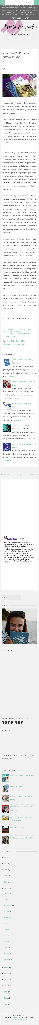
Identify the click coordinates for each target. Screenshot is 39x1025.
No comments (9, 65)
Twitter (25, 341)
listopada (6, 899)
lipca (5, 923)
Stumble (17, 344)
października (7, 905)
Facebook (16, 341)
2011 (5, 998)
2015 (5, 973)
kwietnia (6, 941)
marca (5, 947)
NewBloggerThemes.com (19, 1019)
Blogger (24, 1015)
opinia (19, 331)
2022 (5, 857)
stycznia (6, 960)
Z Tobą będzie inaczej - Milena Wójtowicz (23, 838)
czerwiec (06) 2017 (15, 329)
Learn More (16, 18)
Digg (26, 344)
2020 (5, 870)
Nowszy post (5, 475)
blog (4, 329)
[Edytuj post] (3, 68)
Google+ (8, 344)
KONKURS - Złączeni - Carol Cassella (22, 776)
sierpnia (6, 917)
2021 (5, 863)
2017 (5, 888)
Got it (26, 18)
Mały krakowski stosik (17, 827)
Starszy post (34, 475)
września (6, 911)
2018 (5, 882)
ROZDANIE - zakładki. (17, 786)
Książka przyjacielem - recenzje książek (25, 1014)
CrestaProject (16, 1017)
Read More (12, 376)
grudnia (6, 893)
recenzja (27, 331)
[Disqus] (19, 507)
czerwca (6, 929)
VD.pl (3, 763)
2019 (5, 876)
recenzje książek (9, 334)
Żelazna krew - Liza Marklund (21, 425)
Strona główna (19, 475)
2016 (5, 967)
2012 (5, 992)
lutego (6, 953)
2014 (5, 979)
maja (5, 935)
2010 (5, 1004)
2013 (5, 986)
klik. (29, 318)
